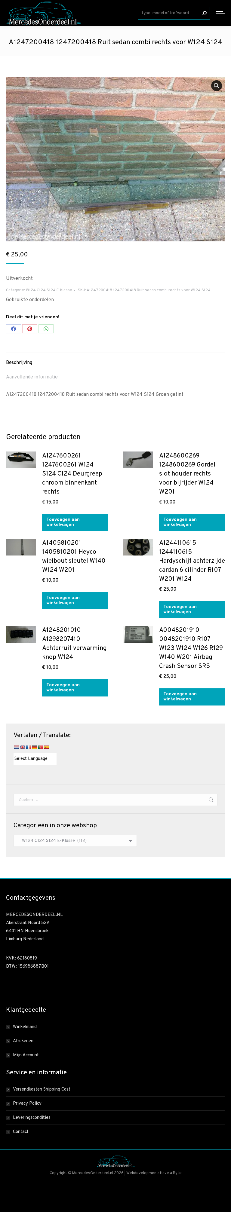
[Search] (204, 13)
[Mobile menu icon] (220, 13)
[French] (28, 747)
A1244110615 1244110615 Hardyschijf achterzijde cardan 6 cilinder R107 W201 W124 (192, 561)
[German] (34, 747)
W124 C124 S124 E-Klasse (49, 290)
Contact (21, 1132)
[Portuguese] (40, 747)
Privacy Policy (27, 1103)
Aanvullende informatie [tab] (32, 377)
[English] (22, 747)
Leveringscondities (32, 1118)
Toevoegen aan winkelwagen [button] (63, 522)
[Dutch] (16, 747)
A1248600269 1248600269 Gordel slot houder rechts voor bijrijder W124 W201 (187, 474)
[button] (216, 85)
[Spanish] (46, 747)
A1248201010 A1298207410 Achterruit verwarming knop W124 (74, 643)
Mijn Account (26, 1055)
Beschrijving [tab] (19, 363)
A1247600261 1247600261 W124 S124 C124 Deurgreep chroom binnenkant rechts (72, 474)
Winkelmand (25, 1027)
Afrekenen (23, 1041)
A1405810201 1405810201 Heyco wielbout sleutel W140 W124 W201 (74, 556)
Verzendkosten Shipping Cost (41, 1089)
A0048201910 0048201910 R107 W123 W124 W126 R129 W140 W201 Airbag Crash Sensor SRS (191, 648)
